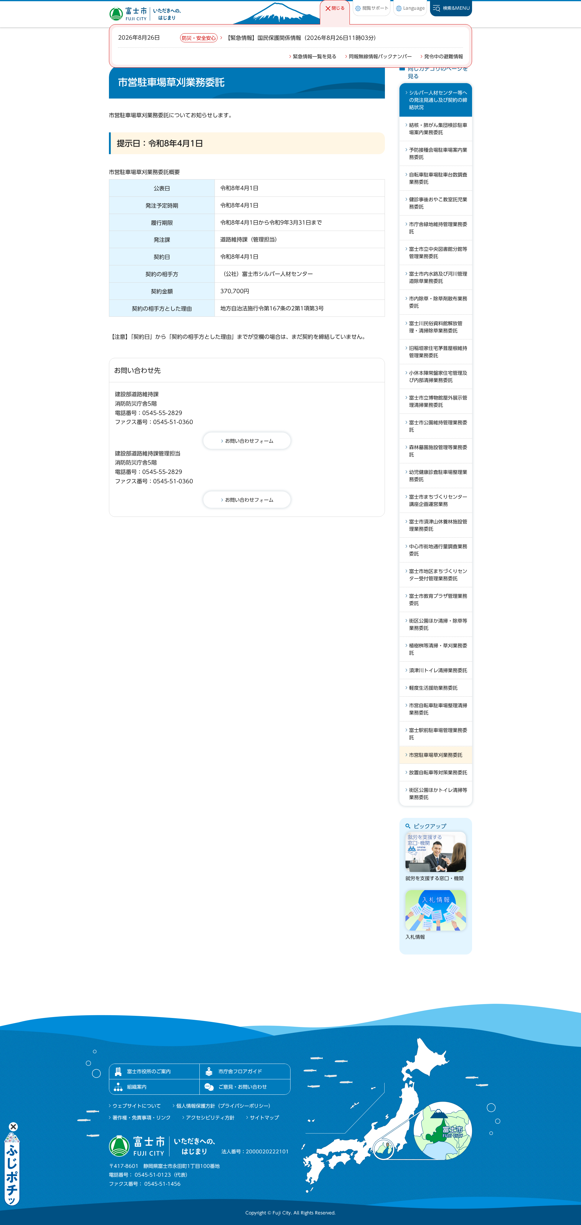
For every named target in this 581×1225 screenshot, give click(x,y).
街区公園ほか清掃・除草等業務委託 (438, 624)
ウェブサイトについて (137, 1105)
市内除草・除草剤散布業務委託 (438, 302)
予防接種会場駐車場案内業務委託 (438, 153)
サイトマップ (264, 1117)
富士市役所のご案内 (149, 1071)
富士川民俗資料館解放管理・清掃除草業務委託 (435, 327)
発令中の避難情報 (443, 56)
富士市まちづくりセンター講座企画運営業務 (438, 500)
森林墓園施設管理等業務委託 (438, 451)
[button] (335, 8)
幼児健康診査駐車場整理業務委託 (438, 476)
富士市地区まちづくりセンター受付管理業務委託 (438, 575)
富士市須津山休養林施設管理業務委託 (438, 525)
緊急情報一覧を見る (314, 56)
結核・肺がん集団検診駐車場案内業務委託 (438, 129)
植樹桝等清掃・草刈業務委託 (438, 649)
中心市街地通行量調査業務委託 (438, 550)
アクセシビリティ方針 (210, 1117)
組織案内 (136, 1086)
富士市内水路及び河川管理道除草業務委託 (438, 277)
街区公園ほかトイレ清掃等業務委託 (438, 794)
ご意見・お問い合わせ (242, 1086)
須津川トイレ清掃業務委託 (438, 670)
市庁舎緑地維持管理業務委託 (438, 228)
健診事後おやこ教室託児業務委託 (438, 203)
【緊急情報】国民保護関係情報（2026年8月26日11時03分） (302, 38)
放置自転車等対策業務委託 (438, 772)
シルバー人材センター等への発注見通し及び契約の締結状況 (438, 100)
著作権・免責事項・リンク (142, 1117)
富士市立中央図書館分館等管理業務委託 (438, 253)
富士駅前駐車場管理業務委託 (438, 734)
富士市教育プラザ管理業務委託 (438, 600)
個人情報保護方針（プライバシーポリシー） (224, 1105)
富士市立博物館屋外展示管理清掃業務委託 (438, 401)
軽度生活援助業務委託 (433, 687)
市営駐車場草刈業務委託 (435, 755)
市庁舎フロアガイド (240, 1071)
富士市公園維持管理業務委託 (438, 426)
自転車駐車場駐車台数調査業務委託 (438, 178)
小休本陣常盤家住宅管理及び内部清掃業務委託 (438, 377)
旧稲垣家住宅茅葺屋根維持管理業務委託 (438, 352)
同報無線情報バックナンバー (380, 56)
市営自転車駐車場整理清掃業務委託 (438, 709)
